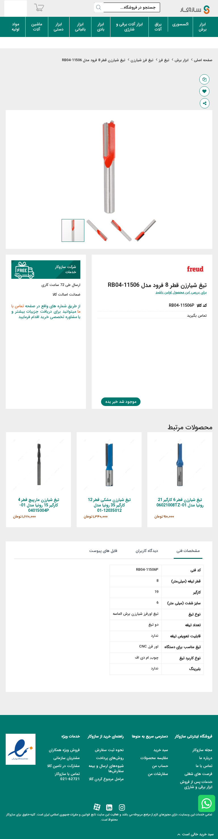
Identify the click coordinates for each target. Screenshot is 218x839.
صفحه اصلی (203, 60)
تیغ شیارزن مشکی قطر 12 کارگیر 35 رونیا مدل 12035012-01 (109, 505)
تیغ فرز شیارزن (142, 60)
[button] (98, 230)
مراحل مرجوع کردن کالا (106, 779)
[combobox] (127, 7)
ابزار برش (181, 60)
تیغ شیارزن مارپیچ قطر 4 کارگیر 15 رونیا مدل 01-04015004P (38, 505)
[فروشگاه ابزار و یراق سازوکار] (195, 9)
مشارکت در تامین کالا (63, 766)
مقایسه (204, 79)
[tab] (182, 552)
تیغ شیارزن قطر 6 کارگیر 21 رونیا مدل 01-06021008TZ (180, 502)
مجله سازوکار (202, 750)
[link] (121, 808)
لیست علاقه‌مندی (204, 91)
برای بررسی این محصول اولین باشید (181, 292)
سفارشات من (158, 774)
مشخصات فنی (188, 551)
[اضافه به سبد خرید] (194, 471)
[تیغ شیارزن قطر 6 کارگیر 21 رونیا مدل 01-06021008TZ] (179, 442)
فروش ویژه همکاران (64, 750)
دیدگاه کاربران (147, 551)
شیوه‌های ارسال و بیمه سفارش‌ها (106, 768)
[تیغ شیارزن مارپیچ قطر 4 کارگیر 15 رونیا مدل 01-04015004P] (38, 442)
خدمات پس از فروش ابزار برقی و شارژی (196, 784)
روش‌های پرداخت (110, 758)
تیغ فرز (164, 60)
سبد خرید (161, 750)
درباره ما (205, 758)
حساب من (160, 766)
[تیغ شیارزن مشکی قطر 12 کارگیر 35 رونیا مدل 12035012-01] (109, 442)
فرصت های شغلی (198, 774)
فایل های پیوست (103, 551)
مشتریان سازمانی (66, 758)
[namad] (20, 749)
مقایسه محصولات (154, 758)
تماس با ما (204, 766)
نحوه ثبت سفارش (109, 750)
